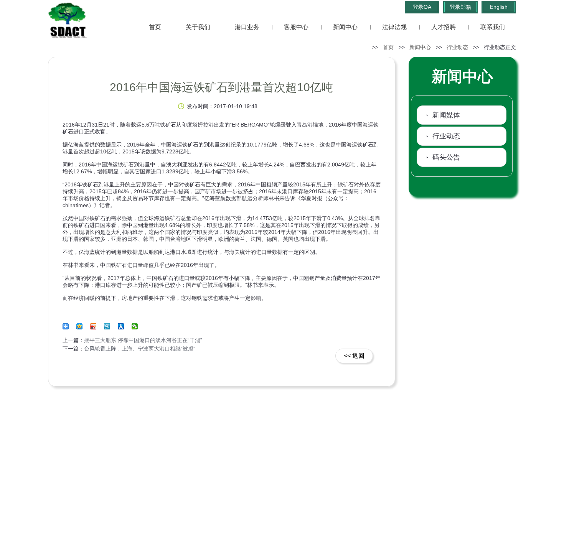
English (499, 7)
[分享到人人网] (123, 329)
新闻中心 (345, 27)
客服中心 (296, 27)
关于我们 (198, 27)
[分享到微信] (135, 326)
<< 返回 (354, 355)
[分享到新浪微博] (96, 329)
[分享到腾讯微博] (109, 329)
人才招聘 (443, 27)
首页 (155, 27)
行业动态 (457, 47)
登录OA (422, 7)
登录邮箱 (460, 7)
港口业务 (247, 27)
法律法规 (394, 27)
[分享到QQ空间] (82, 329)
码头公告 (446, 157)
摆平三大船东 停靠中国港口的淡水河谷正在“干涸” (143, 340)
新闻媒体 (446, 115)
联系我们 (492, 27)
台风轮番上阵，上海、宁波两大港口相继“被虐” (139, 349)
